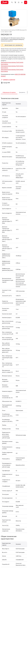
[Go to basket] (15, 2)
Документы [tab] (22, 92)
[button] (18, 2)
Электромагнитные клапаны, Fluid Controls (12, 62)
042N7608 (22, 74)
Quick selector (4, 64)
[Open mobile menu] (25, 2)
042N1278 (17, 74)
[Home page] (4, 2)
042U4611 (3, 76)
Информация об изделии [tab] (9, 92)
